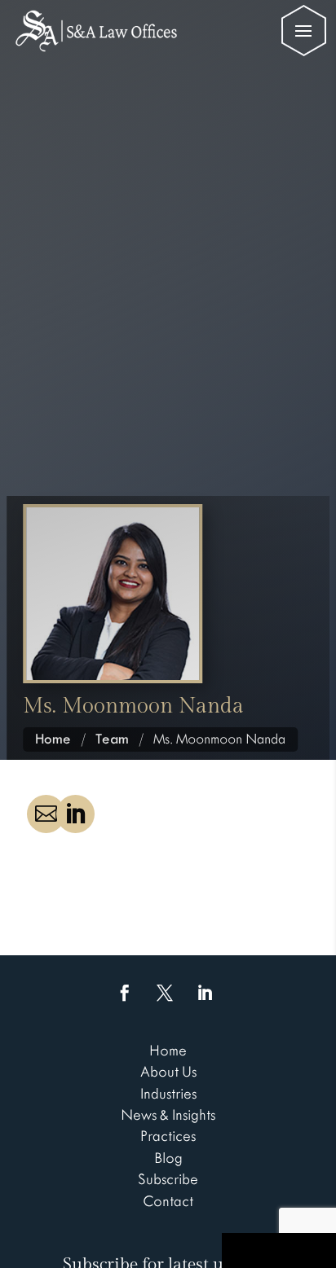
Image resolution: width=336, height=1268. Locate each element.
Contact (168, 1201)
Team (112, 739)
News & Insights (168, 1115)
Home (53, 739)
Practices (168, 1136)
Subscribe (168, 1179)
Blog (168, 1158)
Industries (168, 1094)
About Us (168, 1072)
